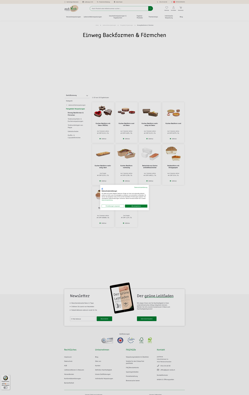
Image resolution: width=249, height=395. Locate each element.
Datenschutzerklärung (140, 187)
